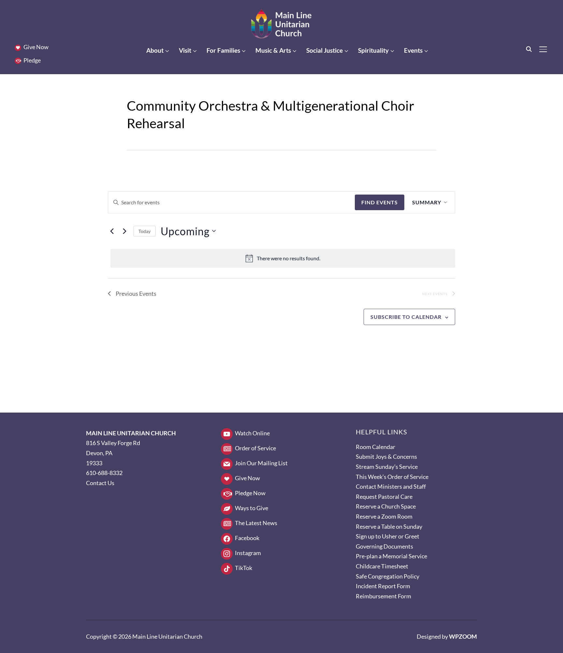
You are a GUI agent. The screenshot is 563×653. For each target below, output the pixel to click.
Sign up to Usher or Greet (387, 536)
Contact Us (100, 482)
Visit (185, 50)
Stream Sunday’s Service (387, 466)
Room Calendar (375, 446)
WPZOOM (463, 636)
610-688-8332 (104, 472)
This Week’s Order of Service (392, 476)
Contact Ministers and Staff (391, 486)
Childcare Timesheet (382, 566)
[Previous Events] (112, 231)
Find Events (379, 202)
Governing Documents (384, 546)
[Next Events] (124, 231)
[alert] (282, 258)
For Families (223, 50)
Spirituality (373, 50)
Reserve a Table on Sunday (389, 526)
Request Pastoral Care (384, 496)
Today (144, 231)
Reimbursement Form (383, 596)
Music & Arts (273, 50)
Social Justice (324, 50)
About (155, 50)
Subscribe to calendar (405, 317)
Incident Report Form (383, 586)
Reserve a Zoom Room (384, 516)
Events (413, 50)
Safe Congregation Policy (387, 576)
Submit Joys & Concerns (386, 456)
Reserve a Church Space (386, 506)
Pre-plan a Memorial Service (391, 556)
